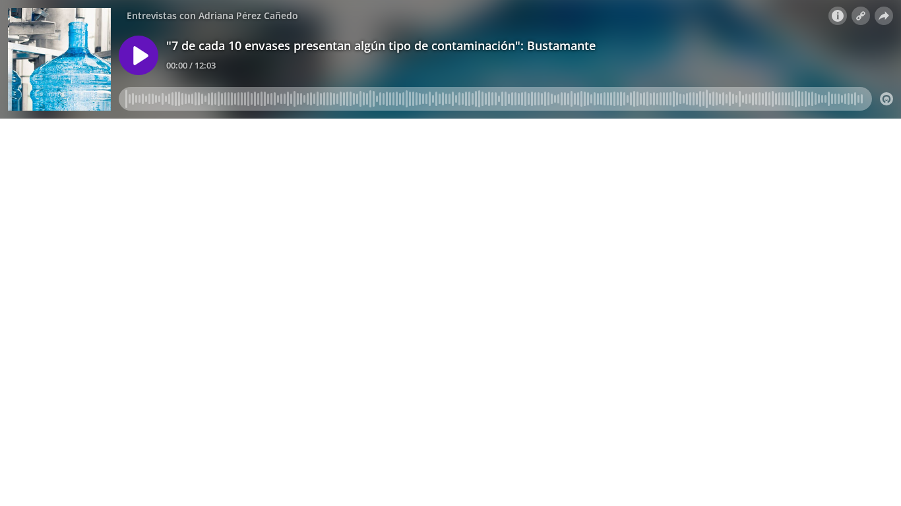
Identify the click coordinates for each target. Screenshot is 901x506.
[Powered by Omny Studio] (886, 98)
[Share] (884, 16)
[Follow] (861, 16)
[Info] (837, 16)
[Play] (138, 55)
